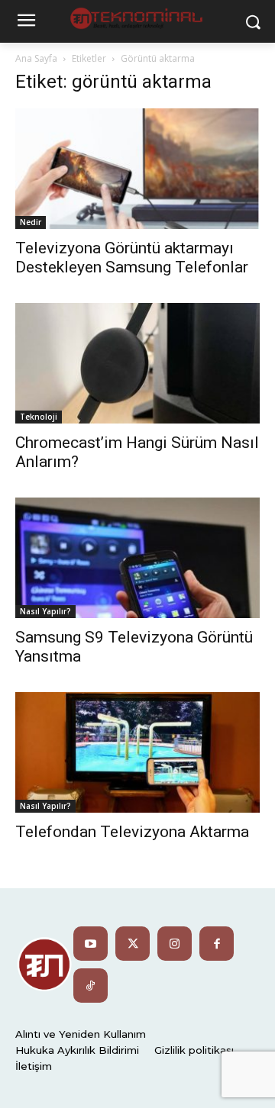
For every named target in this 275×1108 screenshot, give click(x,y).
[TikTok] (90, 985)
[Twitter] (132, 943)
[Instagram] (174, 943)
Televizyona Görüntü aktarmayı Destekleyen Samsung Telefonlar (131, 257)
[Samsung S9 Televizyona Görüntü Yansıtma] (137, 558)
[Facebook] (216, 943)
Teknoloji (38, 416)
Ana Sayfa (36, 58)
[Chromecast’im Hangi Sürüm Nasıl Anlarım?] (137, 363)
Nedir (30, 222)
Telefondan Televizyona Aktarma (132, 832)
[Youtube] (90, 943)
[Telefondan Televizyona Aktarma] (137, 752)
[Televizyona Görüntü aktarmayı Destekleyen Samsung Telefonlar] (137, 168)
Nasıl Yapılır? (45, 611)
